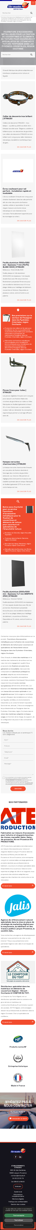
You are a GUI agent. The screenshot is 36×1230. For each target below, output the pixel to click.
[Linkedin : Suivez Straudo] (20, 1157)
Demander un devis (19, 1119)
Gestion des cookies (18, 1204)
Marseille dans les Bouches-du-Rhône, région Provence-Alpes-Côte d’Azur (18, 550)
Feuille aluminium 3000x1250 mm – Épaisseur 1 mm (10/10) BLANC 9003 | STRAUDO (16, 264)
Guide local (18, 1192)
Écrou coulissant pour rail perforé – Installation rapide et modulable (17, 191)
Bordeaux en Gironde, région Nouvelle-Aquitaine (18, 534)
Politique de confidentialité (18, 1202)
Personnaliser (19, 1225)
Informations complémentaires (18, 1195)
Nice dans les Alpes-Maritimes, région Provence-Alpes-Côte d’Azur (18, 544)
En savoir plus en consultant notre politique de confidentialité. (19, 783)
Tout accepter (18, 1215)
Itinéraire (18, 1186)
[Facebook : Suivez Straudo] (16, 1157)
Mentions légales (18, 1199)
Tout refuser (18, 1220)
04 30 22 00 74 (19, 1112)
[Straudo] (18, 5)
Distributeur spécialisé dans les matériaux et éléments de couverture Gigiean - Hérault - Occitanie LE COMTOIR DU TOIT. (15, 989)
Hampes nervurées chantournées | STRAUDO (14, 463)
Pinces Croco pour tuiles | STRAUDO (14, 391)
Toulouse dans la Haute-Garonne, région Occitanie (16, 539)
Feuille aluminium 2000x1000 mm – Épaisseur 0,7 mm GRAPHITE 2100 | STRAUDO (18, 593)
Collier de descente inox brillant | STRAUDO (17, 117)
